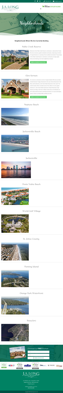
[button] (40, 8)
